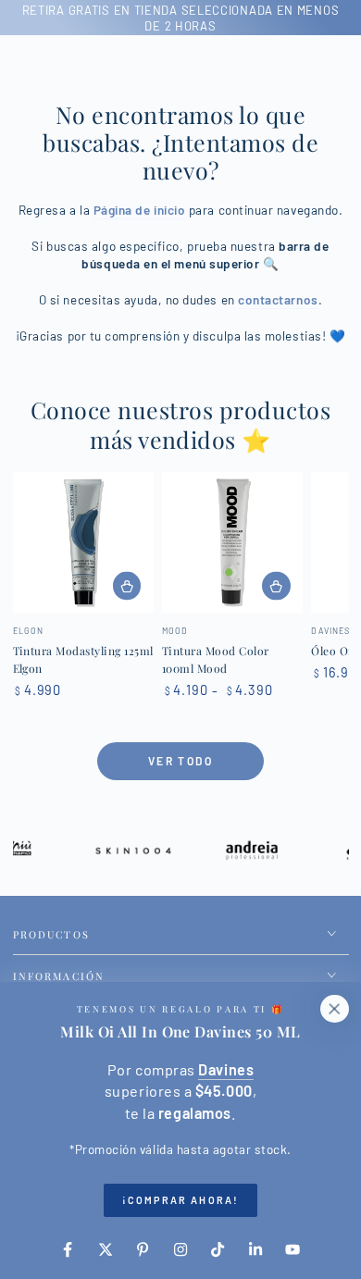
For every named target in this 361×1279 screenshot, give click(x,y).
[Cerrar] (334, 1008)
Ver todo (180, 760)
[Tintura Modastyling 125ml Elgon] (83, 542)
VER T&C (259, 18)
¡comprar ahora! (180, 1200)
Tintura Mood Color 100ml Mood (215, 660)
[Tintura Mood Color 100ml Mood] (232, 542)
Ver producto (127, 586)
